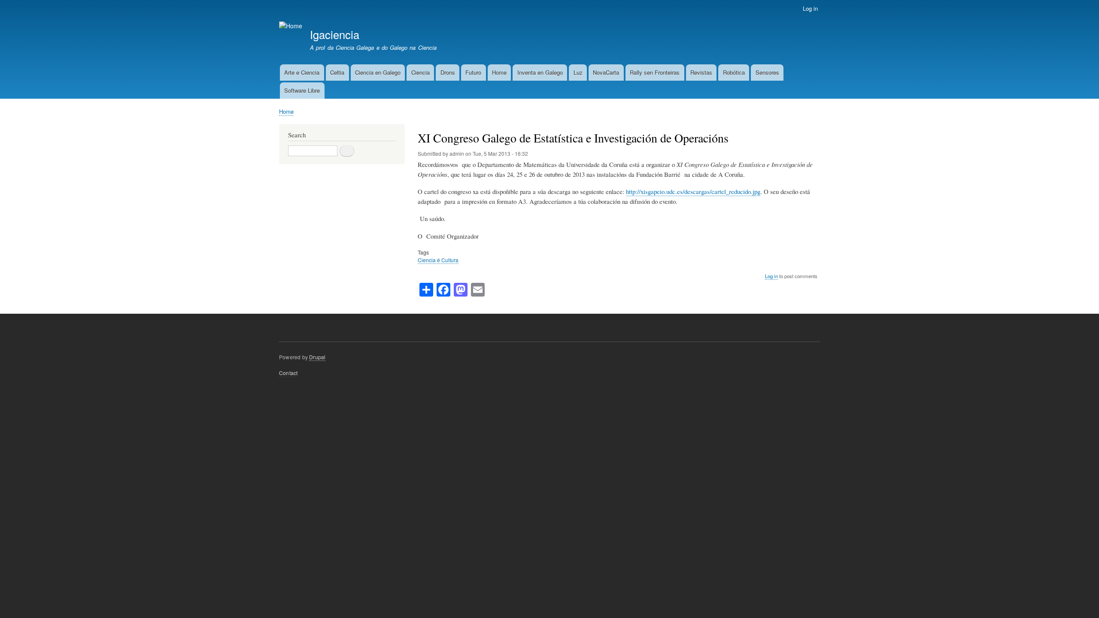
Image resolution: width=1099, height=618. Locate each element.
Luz (578, 72)
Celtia (337, 72)
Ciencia (420, 72)
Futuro (473, 72)
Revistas (701, 72)
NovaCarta (606, 72)
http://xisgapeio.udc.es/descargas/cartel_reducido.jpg (693, 191)
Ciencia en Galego (378, 72)
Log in (810, 8)
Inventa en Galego (540, 72)
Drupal (317, 356)
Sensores (767, 72)
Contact (288, 372)
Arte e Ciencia (301, 72)
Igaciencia (334, 34)
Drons (447, 72)
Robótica (734, 72)
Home (499, 72)
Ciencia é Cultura (438, 260)
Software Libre (302, 90)
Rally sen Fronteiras (655, 72)
